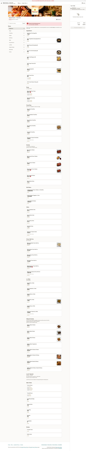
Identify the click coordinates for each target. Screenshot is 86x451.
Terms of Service (54, 444)
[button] (85, 1)
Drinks (16, 51)
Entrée (16, 35)
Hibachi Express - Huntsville (8, 2)
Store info (59, 19)
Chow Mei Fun (16, 42)
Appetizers (16, 28)
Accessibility (60, 444)
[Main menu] (1, 3)
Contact (21, 444)
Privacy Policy (49, 444)
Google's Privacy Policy (24, 447)
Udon (16, 40)
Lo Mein (16, 44)
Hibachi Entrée (16, 47)
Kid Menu (16, 37)
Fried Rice (16, 33)
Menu (12, 444)
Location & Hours (17, 444)
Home (9, 444)
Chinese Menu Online (58, 447)
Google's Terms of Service (34, 447)
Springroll (60, 448)
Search (24, 23)
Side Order (16, 49)
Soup (16, 30)
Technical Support (44, 444)
